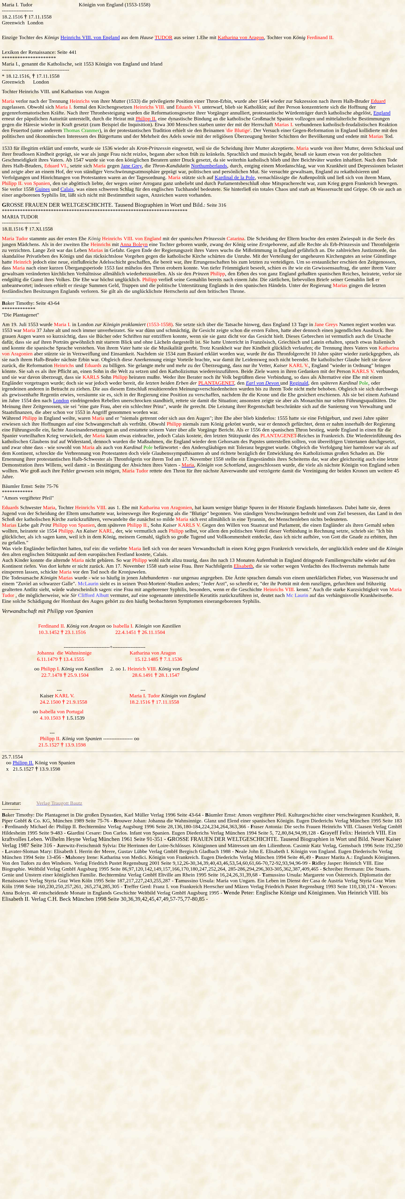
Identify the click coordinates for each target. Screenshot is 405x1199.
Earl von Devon (263, 383)
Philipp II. (23, 762)
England (381, 113)
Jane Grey (131, 166)
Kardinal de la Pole (235, 177)
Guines (42, 189)
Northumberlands (209, 166)
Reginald (298, 383)
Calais (67, 189)
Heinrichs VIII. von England (90, 37)
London (61, 400)
